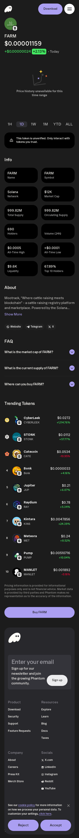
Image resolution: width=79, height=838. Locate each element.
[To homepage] (14, 637)
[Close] (68, 805)
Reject (23, 825)
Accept (56, 825)
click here (45, 814)
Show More (13, 314)
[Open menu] (69, 9)
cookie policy (26, 805)
